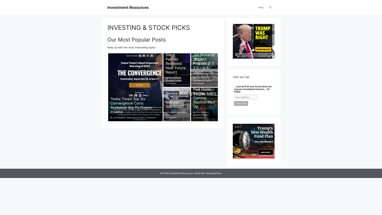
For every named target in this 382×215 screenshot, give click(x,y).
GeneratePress (214, 173)
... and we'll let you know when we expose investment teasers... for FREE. (253, 89)
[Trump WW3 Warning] (254, 57)
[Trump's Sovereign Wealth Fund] (254, 157)
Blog (261, 7)
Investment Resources (128, 7)
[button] (270, 7)
